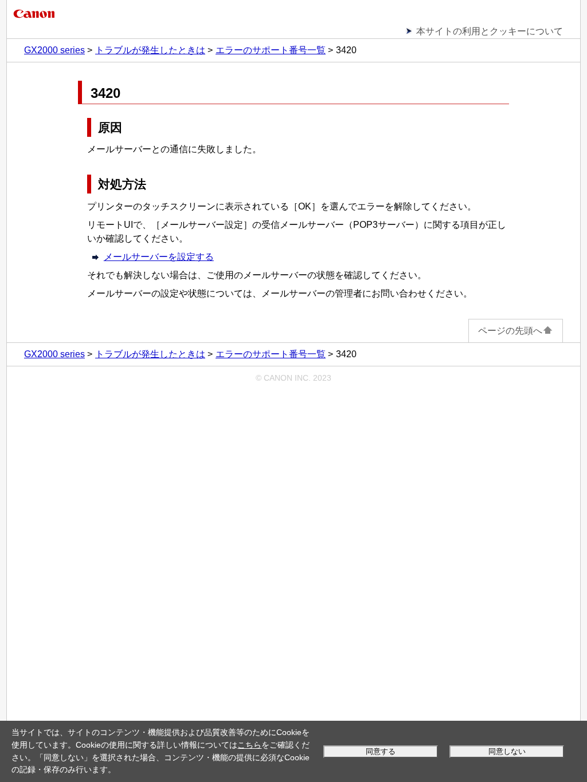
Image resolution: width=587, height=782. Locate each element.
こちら (249, 744)
